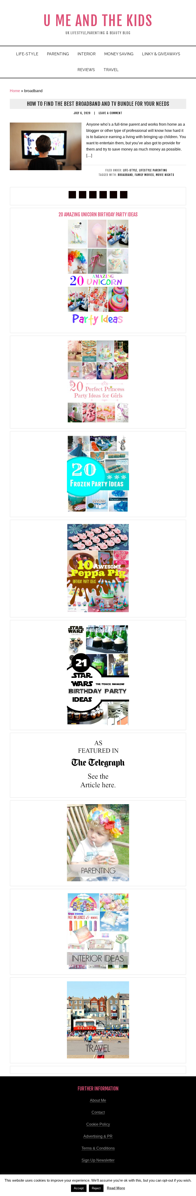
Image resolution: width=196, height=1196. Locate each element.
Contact (98, 1112)
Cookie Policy (98, 1124)
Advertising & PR (98, 1136)
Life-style (130, 170)
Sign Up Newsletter (98, 1160)
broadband (125, 175)
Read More (116, 1188)
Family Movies (144, 175)
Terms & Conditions (98, 1148)
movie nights (165, 175)
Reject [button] (96, 1188)
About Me (98, 1100)
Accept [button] (79, 1188)
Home (15, 91)
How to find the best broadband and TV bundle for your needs (98, 104)
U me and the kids (97, 20)
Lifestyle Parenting (153, 170)
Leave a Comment (110, 113)
